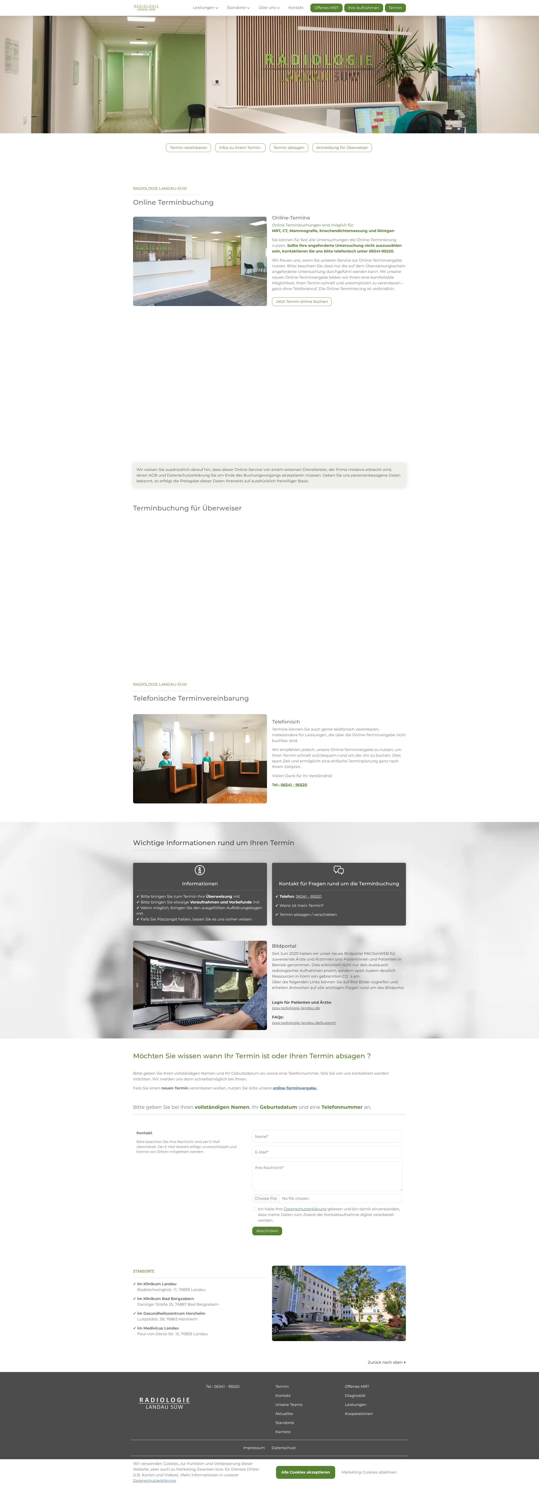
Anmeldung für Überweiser (342, 147)
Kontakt (283, 1395)
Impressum (254, 1448)
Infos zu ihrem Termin (240, 147)
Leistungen (355, 1404)
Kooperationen (359, 1413)
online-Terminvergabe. (295, 1088)
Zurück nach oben (387, 1362)
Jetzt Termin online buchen (302, 301)
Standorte (284, 1422)
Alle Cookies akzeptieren (305, 1472)
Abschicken (267, 1231)
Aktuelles (284, 1413)
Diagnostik (355, 1395)
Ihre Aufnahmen (363, 7)
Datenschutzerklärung (305, 1209)
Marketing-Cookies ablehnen (369, 1472)
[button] (206, 8)
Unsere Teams (288, 1404)
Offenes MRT (326, 7)
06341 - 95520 (294, 785)
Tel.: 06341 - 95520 (223, 1386)
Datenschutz (284, 1448)
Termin (395, 7)
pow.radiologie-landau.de (296, 1008)
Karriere (283, 1432)
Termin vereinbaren (188, 147)
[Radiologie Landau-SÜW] (146, 8)
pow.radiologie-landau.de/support (304, 1023)
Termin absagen (289, 147)
